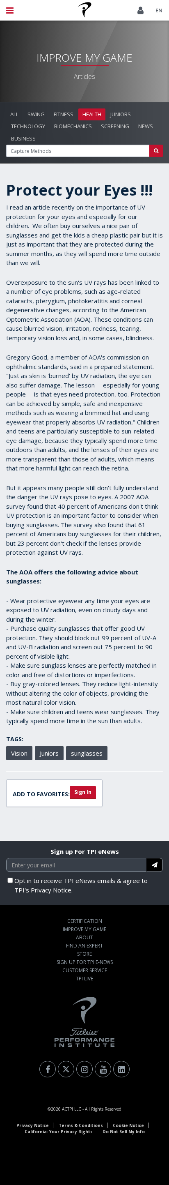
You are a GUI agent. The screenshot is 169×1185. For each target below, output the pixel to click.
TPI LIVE (84, 978)
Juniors (120, 114)
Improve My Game (84, 929)
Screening (115, 126)
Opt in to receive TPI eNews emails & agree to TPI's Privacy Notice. (81, 885)
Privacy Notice (32, 1125)
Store (84, 953)
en (158, 10)
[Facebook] (47, 1069)
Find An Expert (84, 945)
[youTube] (103, 1069)
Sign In (82, 791)
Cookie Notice (128, 1125)
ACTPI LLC (71, 1109)
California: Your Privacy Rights (59, 1131)
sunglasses (87, 753)
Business (23, 138)
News (145, 126)
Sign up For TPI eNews (84, 851)
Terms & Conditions (81, 1125)
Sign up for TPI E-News (85, 962)
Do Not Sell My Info (124, 1131)
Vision (19, 753)
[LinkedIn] (121, 1069)
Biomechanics (73, 126)
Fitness (63, 114)
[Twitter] (66, 1069)
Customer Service (84, 970)
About (84, 937)
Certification (84, 921)
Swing (36, 114)
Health (91, 114)
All (14, 114)
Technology (28, 126)
